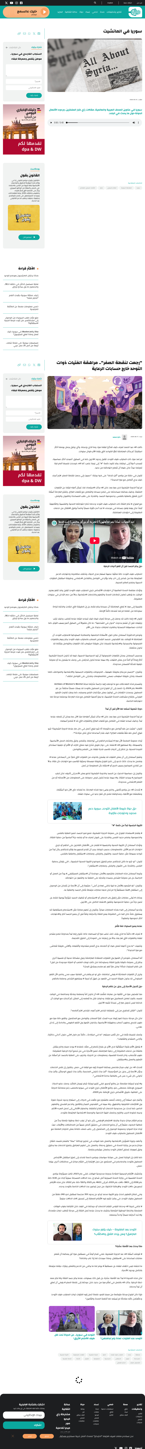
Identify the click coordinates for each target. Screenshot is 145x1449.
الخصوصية (97, 1358)
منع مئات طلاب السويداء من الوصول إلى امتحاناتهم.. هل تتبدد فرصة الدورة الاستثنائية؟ (21, 320)
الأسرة (78, 1358)
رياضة (83, 1409)
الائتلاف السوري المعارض (87, 188)
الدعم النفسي (121, 1362)
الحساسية (108, 1358)
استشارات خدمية (107, 1409)
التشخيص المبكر (135, 1362)
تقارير (140, 1413)
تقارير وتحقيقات (114, 12)
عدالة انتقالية (71, 12)
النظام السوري (111, 188)
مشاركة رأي (63, 1414)
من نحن (139, 2)
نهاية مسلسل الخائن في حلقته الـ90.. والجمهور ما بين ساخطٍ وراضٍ (21, 285)
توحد (129, 1354)
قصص (140, 1419)
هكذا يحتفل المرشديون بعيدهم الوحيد (21, 275)
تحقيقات (139, 1416)
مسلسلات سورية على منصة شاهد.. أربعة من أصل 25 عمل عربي (22, 344)
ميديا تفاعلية (63, 1428)
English (110, 2)
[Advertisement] (94, 153)
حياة (81, 12)
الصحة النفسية (67, 1358)
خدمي (95, 12)
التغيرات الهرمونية (78, 1354)
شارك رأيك (34, 95)
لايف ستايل (124, 1415)
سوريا (138, 188)
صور (68, 1423)
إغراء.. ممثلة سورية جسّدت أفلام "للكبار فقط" (23, 297)
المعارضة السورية (126, 188)
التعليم (87, 1358)
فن (83, 1412)
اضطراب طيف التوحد (117, 1354)
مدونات (139, 1422)
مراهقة (138, 1354)
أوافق (47, 1436)
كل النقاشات (14, 47)
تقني (111, 1412)
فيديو (97, 1415)
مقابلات (96, 1420)
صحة (102, 12)
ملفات (96, 1412)
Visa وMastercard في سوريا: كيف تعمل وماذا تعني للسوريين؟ (22, 333)
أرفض (30, 1436)
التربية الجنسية (64, 1354)
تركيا (101, 188)
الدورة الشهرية (93, 1354)
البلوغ (127, 1358)
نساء (88, 12)
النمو (104, 1354)
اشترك (37, 1425)
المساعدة (137, 1358)
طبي (126, 1409)
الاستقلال (118, 1358)
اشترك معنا (128, 2)
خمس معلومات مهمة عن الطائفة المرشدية (22, 308)
